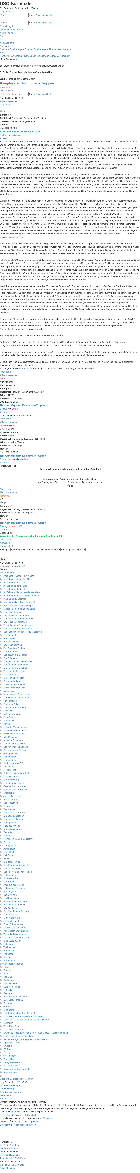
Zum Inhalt (5, 11)
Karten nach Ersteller (34, 55)
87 (11, 388)
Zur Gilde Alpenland (10, 1145)
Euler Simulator (7, 1168)
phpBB (15, 1111)
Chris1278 (48, 1118)
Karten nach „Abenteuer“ (12, 55)
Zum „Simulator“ (53, 55)
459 (12, 435)
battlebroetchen (7, 425)
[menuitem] (12, 29)
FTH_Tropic (6, 1114)
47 (11, 506)
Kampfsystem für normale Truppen (27, 83)
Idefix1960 (5, 495)
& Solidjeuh (31, 1114)
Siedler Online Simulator (12, 1164)
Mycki (3, 378)
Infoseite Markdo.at (9, 1148)
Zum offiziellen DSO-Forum (13, 1158)
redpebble (5, 104)
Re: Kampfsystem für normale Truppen (23, 405)
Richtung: (66, 549)
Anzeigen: (5, 549)
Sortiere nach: (34, 549)
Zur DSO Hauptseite (10, 1154)
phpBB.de (34, 1121)
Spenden (65, 55)
